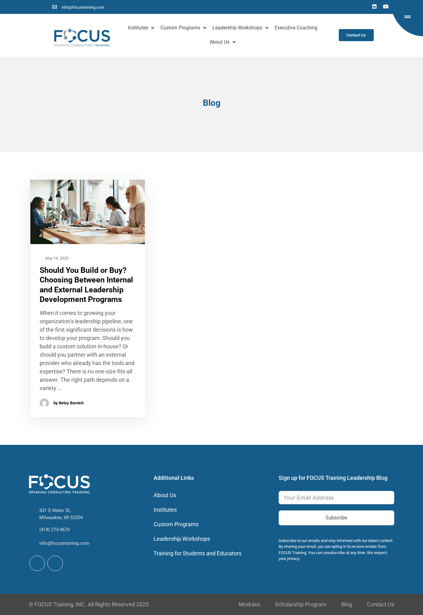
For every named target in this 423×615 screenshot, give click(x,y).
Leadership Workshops (237, 28)
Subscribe (336, 518)
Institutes (138, 28)
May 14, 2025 (56, 258)
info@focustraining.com (64, 543)
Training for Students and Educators (198, 553)
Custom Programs (180, 28)
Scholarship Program (300, 604)
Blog (346, 604)
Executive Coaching (296, 28)
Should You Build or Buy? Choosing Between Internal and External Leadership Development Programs (86, 285)
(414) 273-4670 (54, 529)
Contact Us (380, 604)
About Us (219, 42)
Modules (249, 604)
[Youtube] (386, 6)
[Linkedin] (374, 6)
